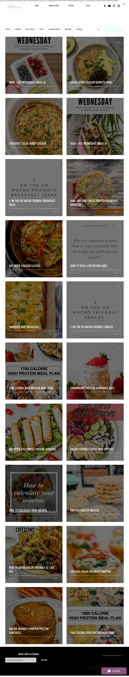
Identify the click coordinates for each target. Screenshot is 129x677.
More (88, 29)
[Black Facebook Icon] (104, 5)
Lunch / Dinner (30, 29)
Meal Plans (68, 29)
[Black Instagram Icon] (118, 5)
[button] (124, 4)
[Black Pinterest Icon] (114, 5)
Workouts (79, 29)
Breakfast (18, 29)
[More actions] (58, 42)
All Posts (7, 29)
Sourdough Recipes (54, 29)
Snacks (41, 29)
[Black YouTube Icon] (109, 5)
